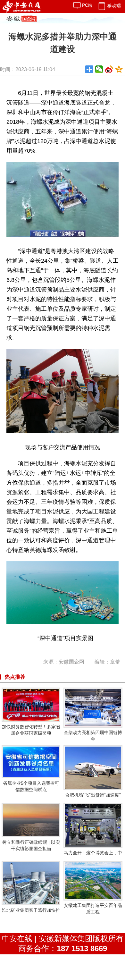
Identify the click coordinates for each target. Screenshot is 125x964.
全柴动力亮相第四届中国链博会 (93, 735)
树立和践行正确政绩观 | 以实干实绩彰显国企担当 (31, 845)
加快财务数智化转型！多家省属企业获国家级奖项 (31, 730)
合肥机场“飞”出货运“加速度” (93, 795)
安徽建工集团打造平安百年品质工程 (93, 908)
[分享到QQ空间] (119, 69)
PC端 (87, 5)
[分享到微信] (99, 69)
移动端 (113, 5)
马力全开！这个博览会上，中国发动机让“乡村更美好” (93, 856)
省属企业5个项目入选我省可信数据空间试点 (31, 786)
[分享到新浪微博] (109, 69)
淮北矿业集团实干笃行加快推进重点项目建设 (31, 913)
